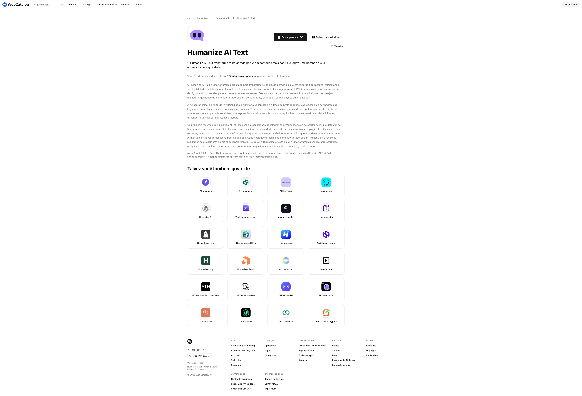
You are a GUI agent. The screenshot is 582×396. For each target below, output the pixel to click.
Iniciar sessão (571, 4)
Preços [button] (335, 345)
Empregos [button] (371, 350)
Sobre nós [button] (371, 345)
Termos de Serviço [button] (274, 379)
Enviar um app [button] (306, 355)
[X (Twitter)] (188, 350)
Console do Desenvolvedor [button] (312, 345)
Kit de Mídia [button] (372, 355)
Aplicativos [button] (270, 345)
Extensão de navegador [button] (243, 350)
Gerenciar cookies (195, 363)
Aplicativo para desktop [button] (243, 345)
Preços (139, 4)
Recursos (125, 4)
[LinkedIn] (193, 350)
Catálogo (86, 4)
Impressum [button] (270, 388)
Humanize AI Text (246, 18)
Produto (72, 4)
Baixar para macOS (292, 37)
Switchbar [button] (236, 360)
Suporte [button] (336, 350)
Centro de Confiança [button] (241, 379)
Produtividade (223, 18)
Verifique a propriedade (242, 76)
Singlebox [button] (236, 365)
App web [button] (235, 355)
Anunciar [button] (303, 360)
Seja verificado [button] (306, 350)
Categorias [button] (270, 355)
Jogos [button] (268, 350)
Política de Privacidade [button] (243, 383)
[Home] (188, 18)
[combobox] (203, 356)
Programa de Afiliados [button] (343, 360)
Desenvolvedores (106, 4)
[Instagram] (203, 350)
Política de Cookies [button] (241, 388)
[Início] (15, 4)
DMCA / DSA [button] (271, 383)
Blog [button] (334, 355)
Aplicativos (203, 18)
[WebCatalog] (189, 341)
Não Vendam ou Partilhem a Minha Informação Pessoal (202, 368)
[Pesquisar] (62, 4)
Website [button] (338, 46)
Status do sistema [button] (341, 365)
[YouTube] (198, 350)
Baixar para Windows (328, 37)
